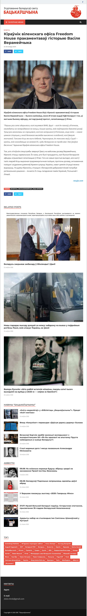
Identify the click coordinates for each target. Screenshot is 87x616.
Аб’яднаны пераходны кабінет (32, 544)
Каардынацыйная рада (62, 550)
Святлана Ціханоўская (13, 560)
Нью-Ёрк (14, 557)
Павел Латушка (25, 557)
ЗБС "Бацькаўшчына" (23, 612)
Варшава (66, 547)
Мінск (7, 557)
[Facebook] (83, 2)
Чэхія (58, 560)
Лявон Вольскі (17, 553)
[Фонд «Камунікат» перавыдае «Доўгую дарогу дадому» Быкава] (11, 423)
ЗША (50, 550)
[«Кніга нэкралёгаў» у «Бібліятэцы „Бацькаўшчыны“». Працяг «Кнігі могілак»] (11, 410)
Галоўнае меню (15, 22)
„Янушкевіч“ (9, 563)
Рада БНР (60, 557)
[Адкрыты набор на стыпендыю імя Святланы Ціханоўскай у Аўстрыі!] (11, 518)
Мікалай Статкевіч (69, 553)
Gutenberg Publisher (12, 544)
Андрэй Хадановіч (11, 547)
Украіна (25, 560)
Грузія (44, 550)
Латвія (7, 553)
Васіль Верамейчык (25, 189)
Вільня (21, 550)
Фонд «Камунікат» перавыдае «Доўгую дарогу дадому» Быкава (51, 423)
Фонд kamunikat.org (38, 560)
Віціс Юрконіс (38, 189)
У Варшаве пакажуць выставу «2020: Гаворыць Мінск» (47, 493)
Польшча (51, 557)
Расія (67, 557)
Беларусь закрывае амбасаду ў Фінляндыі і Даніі (29, 264)
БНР (21, 547)
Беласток (50, 547)
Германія (29, 550)
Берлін (58, 547)
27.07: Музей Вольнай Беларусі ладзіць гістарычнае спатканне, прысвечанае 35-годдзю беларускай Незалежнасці (51, 507)
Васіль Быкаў (76, 547)
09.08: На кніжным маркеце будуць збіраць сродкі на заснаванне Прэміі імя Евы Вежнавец (46, 470)
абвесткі (76, 560)
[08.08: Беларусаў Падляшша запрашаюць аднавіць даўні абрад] (11, 481)
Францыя (50, 560)
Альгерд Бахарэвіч (64, 544)
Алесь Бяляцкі (50, 544)
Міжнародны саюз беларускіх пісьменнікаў (46, 553)
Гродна (36, 550)
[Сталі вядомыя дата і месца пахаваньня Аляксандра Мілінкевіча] (11, 448)
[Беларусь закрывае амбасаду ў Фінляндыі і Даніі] (43, 261)
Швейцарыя (66, 560)
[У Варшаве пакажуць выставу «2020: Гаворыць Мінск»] (11, 493)
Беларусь (7, 30)
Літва (26, 553)
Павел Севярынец (39, 557)
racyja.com (78, 180)
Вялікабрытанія (10, 550)
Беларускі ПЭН (30, 547)
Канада (75, 550)
